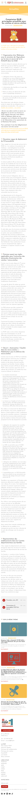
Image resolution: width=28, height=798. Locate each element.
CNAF (3, 767)
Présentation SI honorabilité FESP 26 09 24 (12, 607)
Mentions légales (6, 747)
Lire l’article (4, 649)
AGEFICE (4, 761)
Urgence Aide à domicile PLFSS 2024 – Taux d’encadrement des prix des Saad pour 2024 (13, 642)
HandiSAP (4, 753)
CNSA (3, 769)
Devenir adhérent (7, 730)
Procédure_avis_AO (12, 600)
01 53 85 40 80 (8, 738)
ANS (2, 765)
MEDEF (3, 774)
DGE (2, 770)
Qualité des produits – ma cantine (11, 108)
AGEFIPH (4, 763)
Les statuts (4, 754)
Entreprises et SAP (18, 25)
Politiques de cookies (7, 751)
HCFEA (3, 772)
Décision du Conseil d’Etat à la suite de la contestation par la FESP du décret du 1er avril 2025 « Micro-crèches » (13, 703)
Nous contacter (5, 756)
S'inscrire (4, 786)
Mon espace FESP (6, 745)
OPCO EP (4, 776)
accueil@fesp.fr (10, 740)
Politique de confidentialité (9, 749)
